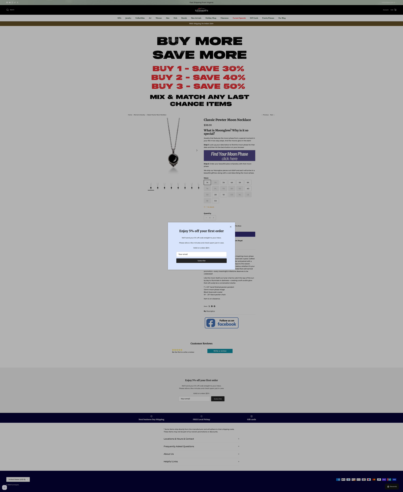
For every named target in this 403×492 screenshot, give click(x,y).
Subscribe (201, 261)
